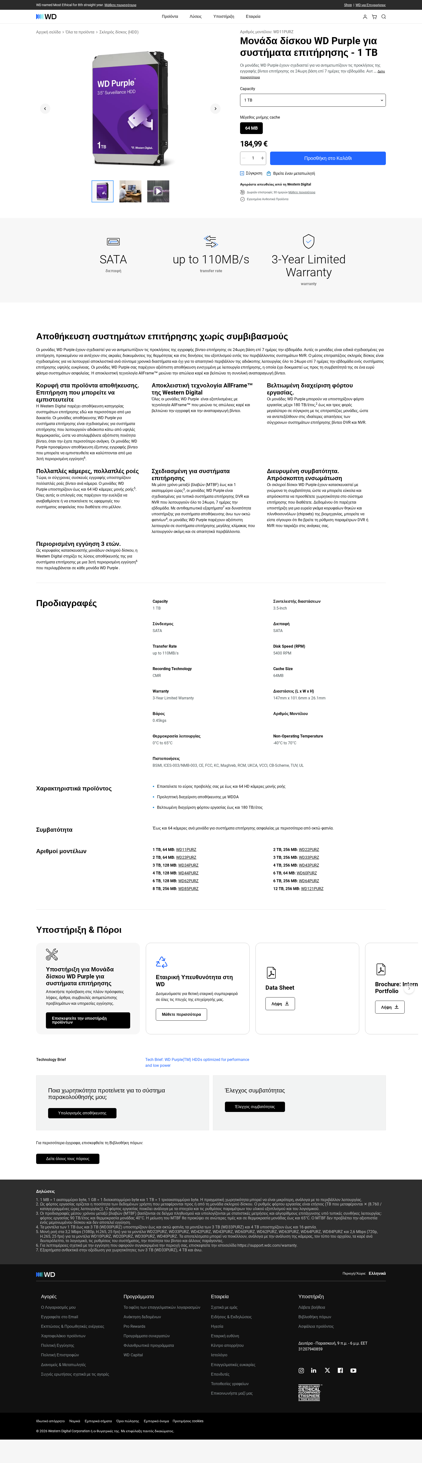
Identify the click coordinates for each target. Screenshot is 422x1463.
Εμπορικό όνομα (156, 1421)
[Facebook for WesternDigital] (341, 1371)
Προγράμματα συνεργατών (147, 1336)
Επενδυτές (220, 1374)
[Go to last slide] (45, 109)
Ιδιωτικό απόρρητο (50, 1421)
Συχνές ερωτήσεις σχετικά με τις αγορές (75, 1374)
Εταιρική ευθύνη (225, 1336)
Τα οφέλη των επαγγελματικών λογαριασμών (162, 1307)
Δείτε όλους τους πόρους (67, 1158)
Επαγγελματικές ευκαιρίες (233, 1364)
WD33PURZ (309, 857)
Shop (348, 5)
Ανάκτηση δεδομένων (142, 1317)
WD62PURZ (188, 881)
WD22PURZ (309, 849)
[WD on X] (327, 1371)
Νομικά (74, 1421)
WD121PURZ (312, 888)
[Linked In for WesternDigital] (314, 1371)
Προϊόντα (170, 16)
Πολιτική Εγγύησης (57, 1345)
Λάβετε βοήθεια (311, 1307)
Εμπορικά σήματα (98, 1421)
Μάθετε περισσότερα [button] (301, 192)
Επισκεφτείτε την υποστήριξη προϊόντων (79, 1020)
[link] (251, 173)
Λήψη (277, 1004)
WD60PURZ (307, 873)
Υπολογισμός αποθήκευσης (82, 1113)
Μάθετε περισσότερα (120, 5)
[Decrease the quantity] (243, 158)
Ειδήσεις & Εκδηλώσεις (231, 1317)
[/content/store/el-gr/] (46, 16)
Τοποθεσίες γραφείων (230, 1383)
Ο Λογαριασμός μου (58, 1307)
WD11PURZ (186, 849)
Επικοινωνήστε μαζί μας (232, 1393)
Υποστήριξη (223, 16)
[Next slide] (215, 109)
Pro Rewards (134, 1326)
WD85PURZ (188, 888)
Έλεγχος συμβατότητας (255, 1106)
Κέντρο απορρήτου (227, 1345)
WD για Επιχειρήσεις (371, 5)
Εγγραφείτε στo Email (59, 1317)
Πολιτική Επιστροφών (60, 1355)
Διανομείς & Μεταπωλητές (63, 1364)
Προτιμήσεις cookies (188, 1421)
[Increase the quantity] (262, 158)
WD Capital (133, 1355)
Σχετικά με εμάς (224, 1307)
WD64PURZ (309, 881)
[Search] (383, 16)
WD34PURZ (188, 865)
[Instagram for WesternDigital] (301, 1371)
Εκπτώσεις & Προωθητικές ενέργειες (72, 1326)
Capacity (247, 88)
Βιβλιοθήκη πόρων (314, 1317)
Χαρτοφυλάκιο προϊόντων (63, 1336)
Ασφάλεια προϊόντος (316, 1326)
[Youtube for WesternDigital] (353, 1371)
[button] (365, 18)
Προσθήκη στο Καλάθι (328, 158)
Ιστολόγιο (219, 1355)
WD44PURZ (188, 873)
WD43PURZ (309, 865)
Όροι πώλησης (127, 1421)
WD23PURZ (186, 857)
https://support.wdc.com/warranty (266, 1245)
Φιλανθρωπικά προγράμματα (149, 1345)
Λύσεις (196, 16)
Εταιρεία (253, 16)
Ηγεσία (217, 1326)
